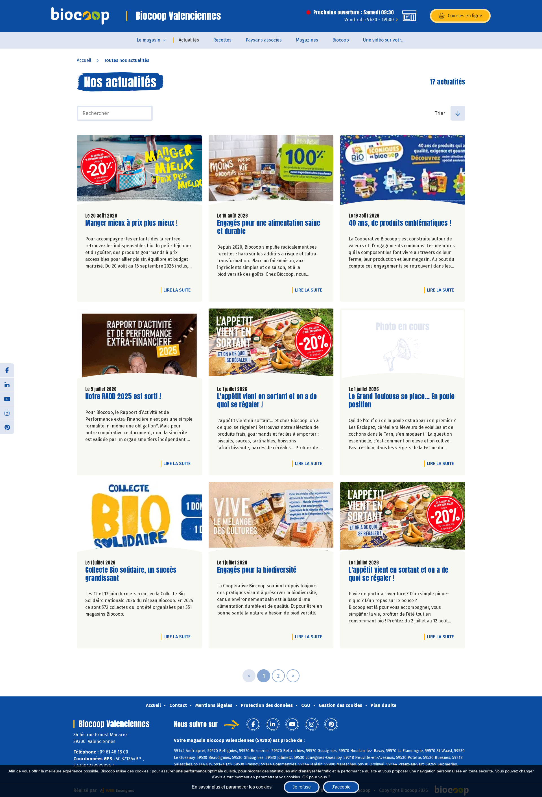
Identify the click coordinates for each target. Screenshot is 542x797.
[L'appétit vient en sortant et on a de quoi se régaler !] (271, 345)
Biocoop (340, 40)
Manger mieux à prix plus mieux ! (131, 223)
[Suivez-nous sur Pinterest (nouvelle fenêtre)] (7, 427)
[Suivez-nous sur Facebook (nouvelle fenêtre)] (7, 370)
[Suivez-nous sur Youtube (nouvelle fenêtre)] (7, 399)
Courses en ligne (465, 15)
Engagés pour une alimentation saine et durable (268, 227)
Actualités (189, 40)
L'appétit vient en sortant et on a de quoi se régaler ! (267, 400)
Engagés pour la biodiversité (256, 570)
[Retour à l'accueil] (80, 16)
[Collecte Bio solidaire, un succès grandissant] (139, 518)
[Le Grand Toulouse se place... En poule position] (402, 345)
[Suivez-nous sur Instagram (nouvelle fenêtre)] (7, 413)
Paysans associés (264, 40)
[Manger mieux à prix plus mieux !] (139, 171)
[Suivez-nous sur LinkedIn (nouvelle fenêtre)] (7, 384)
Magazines (307, 40)
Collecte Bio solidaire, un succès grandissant (130, 574)
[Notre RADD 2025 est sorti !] (139, 345)
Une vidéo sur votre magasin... (387, 40)
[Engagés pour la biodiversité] (271, 518)
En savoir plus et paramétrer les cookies (232, 787)
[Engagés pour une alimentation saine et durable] (271, 171)
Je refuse (301, 787)
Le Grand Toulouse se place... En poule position (401, 400)
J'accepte (341, 787)
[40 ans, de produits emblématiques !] (402, 171)
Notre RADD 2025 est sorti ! (123, 396)
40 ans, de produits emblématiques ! (400, 223)
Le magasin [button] (148, 40)
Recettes (222, 40)
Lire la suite (178, 290)
